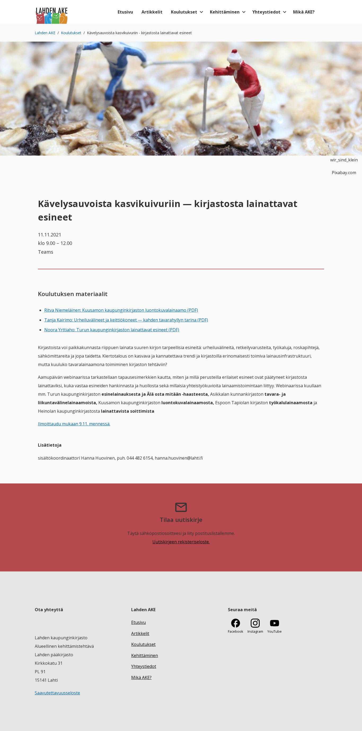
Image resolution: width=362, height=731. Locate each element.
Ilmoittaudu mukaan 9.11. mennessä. (74, 424)
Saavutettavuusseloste (57, 693)
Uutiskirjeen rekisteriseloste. (181, 542)
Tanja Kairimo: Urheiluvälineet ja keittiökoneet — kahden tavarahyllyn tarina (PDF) (126, 320)
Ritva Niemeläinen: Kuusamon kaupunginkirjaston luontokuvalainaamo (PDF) (121, 310)
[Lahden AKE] (51, 12)
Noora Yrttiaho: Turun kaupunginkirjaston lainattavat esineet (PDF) (111, 330)
